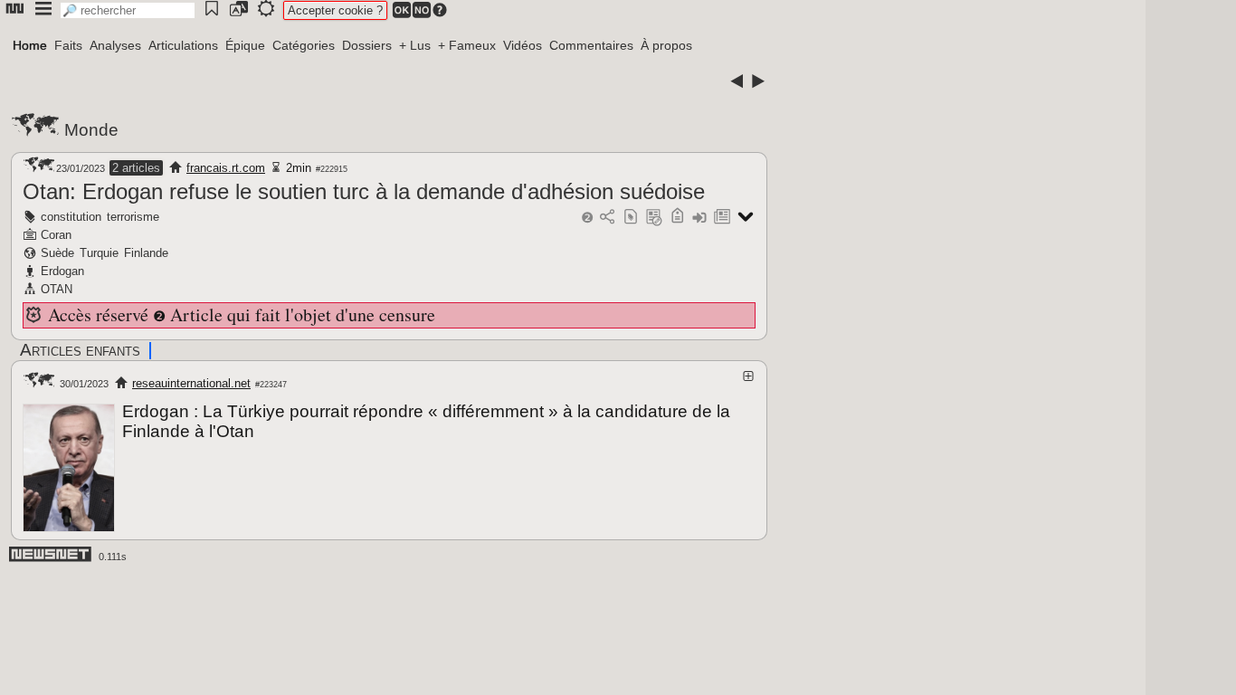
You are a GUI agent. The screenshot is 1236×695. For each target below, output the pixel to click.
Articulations (183, 45)
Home (30, 45)
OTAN (56, 289)
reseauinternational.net (191, 383)
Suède (57, 253)
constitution (71, 217)
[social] (607, 217)
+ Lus (415, 45)
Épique (245, 45)
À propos (666, 45)
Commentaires (591, 45)
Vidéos (522, 45)
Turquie (99, 253)
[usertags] (631, 217)
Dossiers (367, 45)
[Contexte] (654, 217)
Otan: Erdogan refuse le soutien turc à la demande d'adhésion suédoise (364, 191)
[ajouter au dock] (699, 217)
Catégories (303, 45)
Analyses (115, 45)
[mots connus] (677, 217)
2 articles (136, 168)
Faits (68, 45)
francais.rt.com (225, 168)
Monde (91, 129)
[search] (127, 10)
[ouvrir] (748, 376)
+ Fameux (467, 45)
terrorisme (133, 217)
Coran (56, 235)
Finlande (146, 253)
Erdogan (62, 271)
